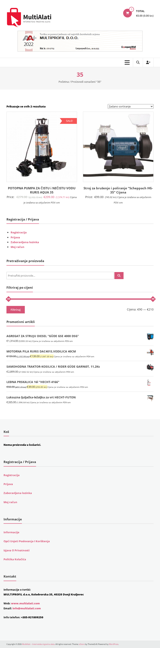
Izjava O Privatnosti (17, 550)
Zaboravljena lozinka (25, 242)
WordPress (113, 644)
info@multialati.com (26, 608)
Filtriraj (16, 310)
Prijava (15, 237)
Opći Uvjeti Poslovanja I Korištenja (27, 541)
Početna (64, 82)
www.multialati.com (25, 603)
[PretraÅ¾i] (119, 275)
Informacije (11, 532)
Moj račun (17, 247)
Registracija (19, 232)
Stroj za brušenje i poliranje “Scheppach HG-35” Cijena (118, 190)
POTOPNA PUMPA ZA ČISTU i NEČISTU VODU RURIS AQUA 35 (41, 190)
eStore (82, 644)
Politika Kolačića (15, 559)
